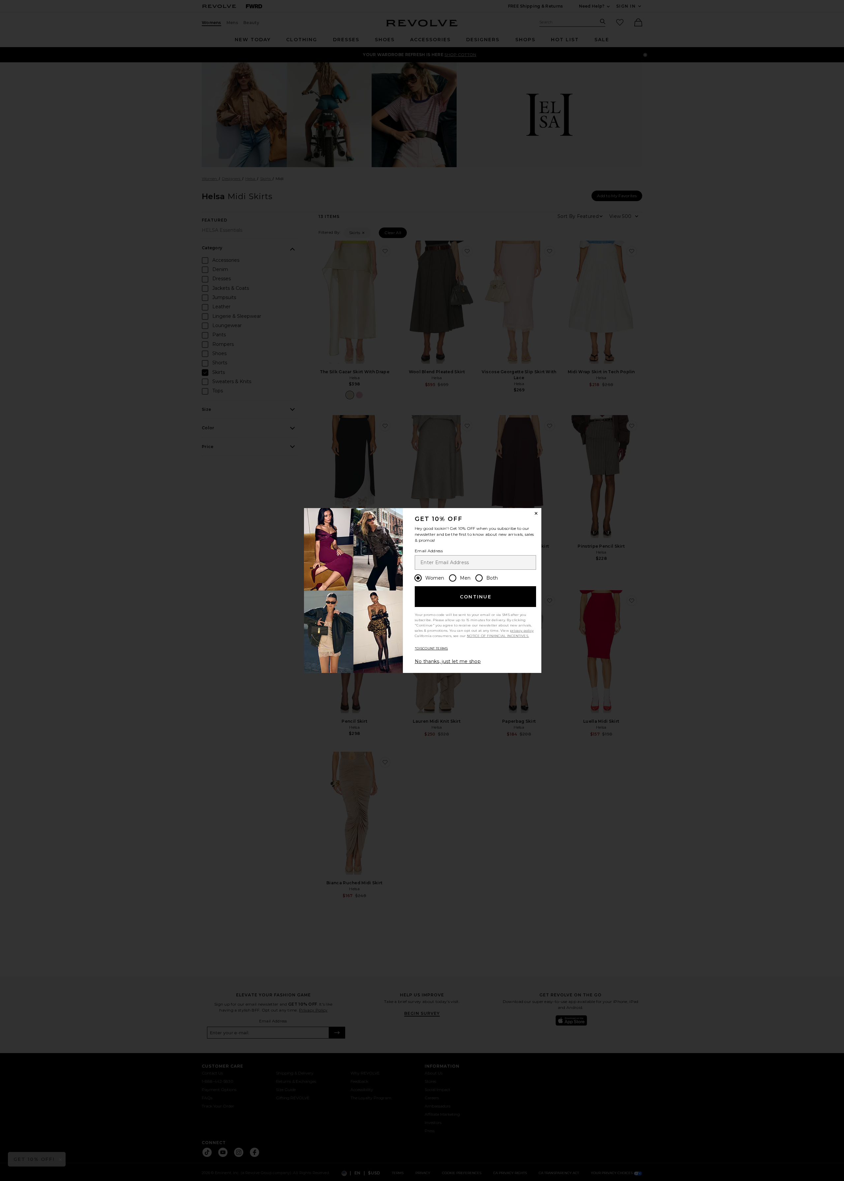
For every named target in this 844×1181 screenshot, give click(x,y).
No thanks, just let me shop (448, 661)
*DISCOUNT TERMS (431, 648)
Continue (476, 597)
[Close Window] (536, 513)
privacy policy (521, 630)
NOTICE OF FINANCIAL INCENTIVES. (498, 636)
